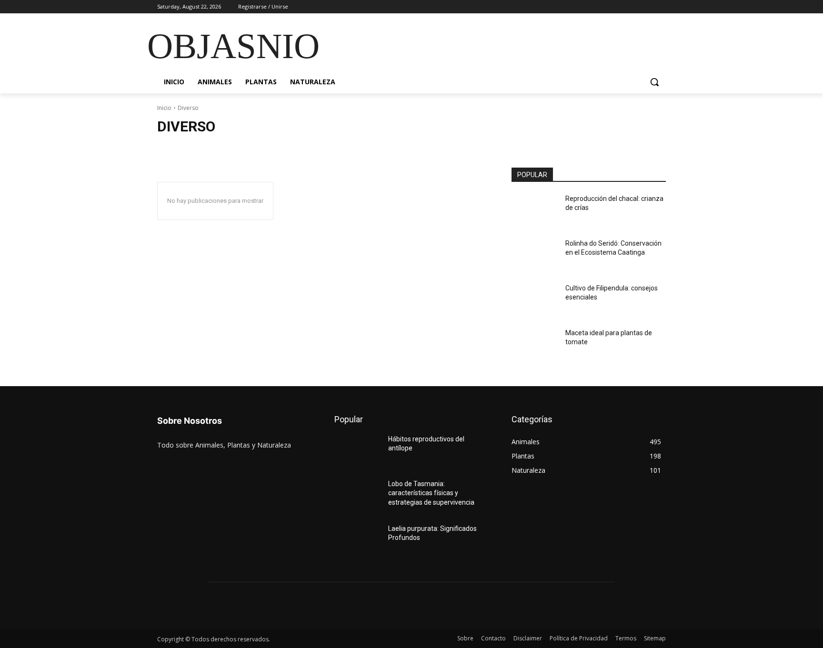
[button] (654, 81)
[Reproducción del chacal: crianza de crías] (535, 210)
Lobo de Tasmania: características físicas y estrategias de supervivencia (431, 493)
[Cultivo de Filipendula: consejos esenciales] (535, 300)
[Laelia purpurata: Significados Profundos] (357, 540)
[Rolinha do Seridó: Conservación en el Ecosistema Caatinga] (535, 255)
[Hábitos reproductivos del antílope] (357, 451)
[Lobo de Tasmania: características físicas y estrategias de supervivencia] (357, 495)
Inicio (164, 108)
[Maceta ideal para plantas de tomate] (535, 345)
